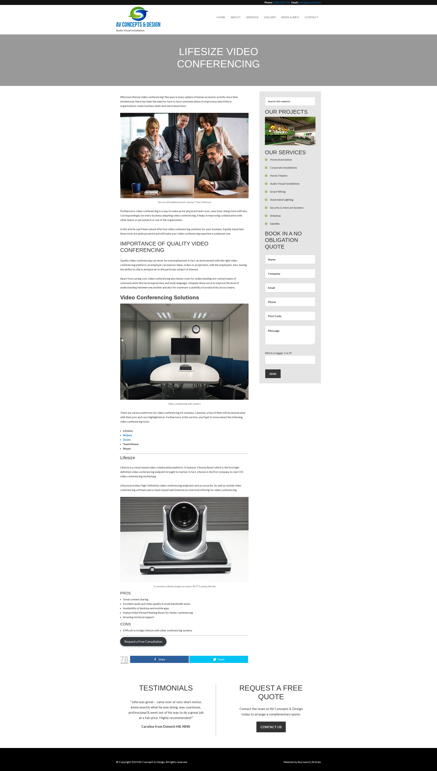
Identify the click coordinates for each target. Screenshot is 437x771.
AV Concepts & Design (140, 16)
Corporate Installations (283, 167)
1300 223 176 (281, 2)
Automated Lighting (281, 199)
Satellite (275, 223)
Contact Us (271, 727)
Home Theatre (278, 175)
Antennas (275, 215)
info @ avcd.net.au (310, 2)
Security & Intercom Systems (287, 207)
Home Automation (281, 159)
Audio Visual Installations (285, 183)
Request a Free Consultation (143, 641)
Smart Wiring (278, 191)
